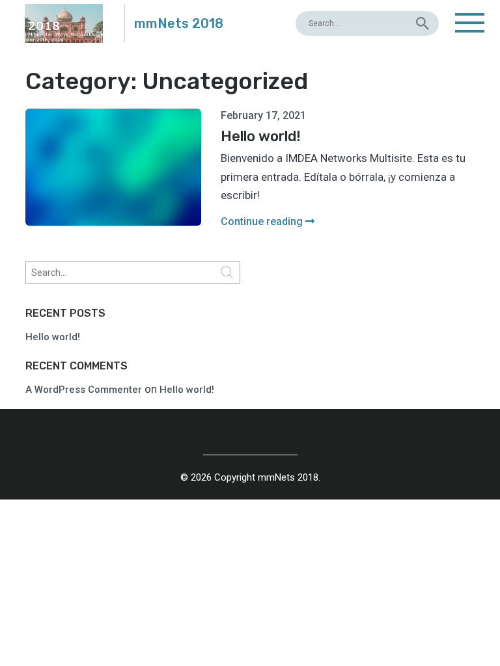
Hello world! (52, 337)
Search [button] (227, 272)
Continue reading (263, 221)
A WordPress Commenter (83, 389)
